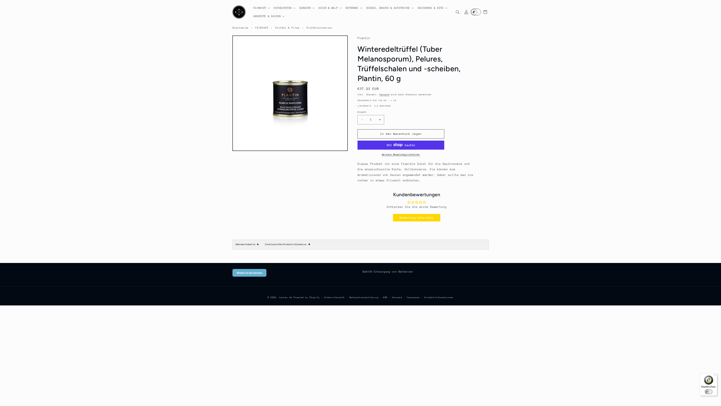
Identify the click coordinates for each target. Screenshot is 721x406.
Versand (384, 94)
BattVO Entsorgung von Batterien (388, 271)
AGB (385, 297)
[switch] (708, 391)
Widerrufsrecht (334, 297)
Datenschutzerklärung (364, 297)
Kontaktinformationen (438, 297)
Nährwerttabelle (247, 244)
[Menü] (715, 375)
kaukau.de (285, 297)
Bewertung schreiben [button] (417, 217)
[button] (261, 8)
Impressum (413, 297)
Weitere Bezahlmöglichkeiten (401, 154)
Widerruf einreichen (249, 272)
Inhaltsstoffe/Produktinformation (287, 244)
